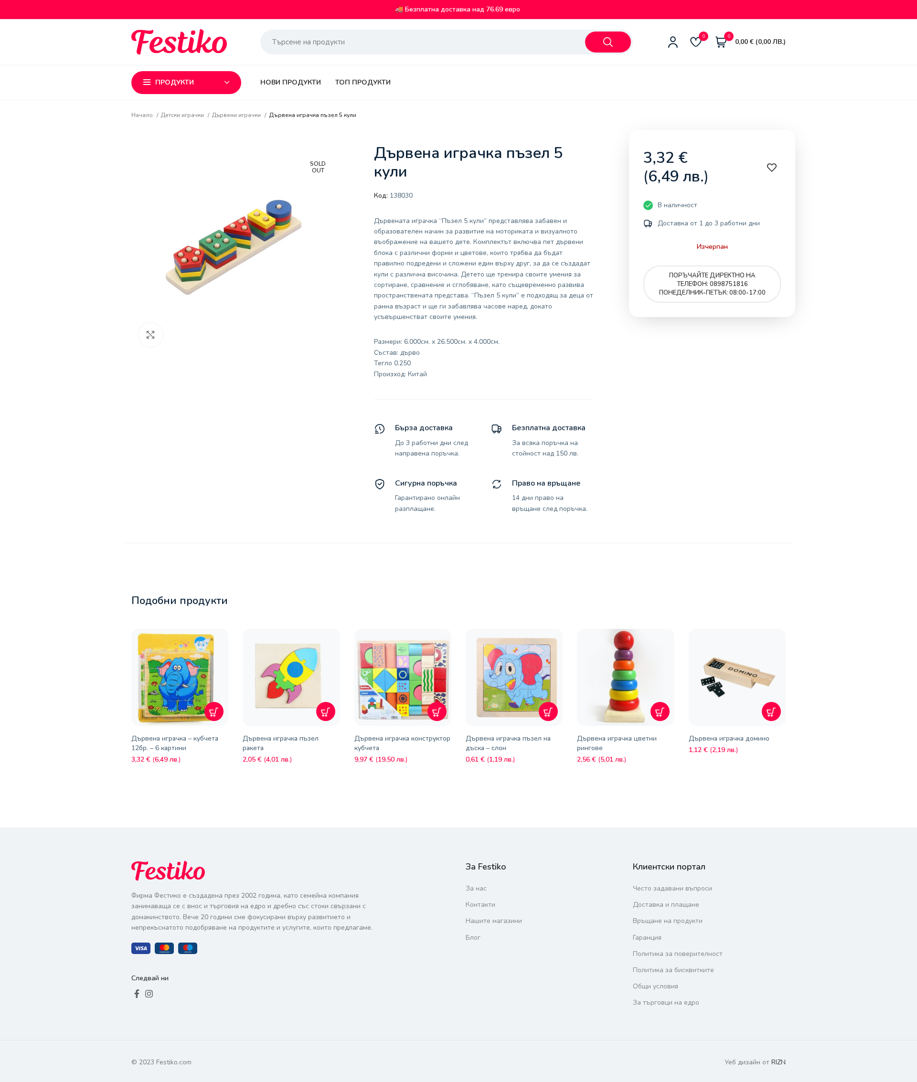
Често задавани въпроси (672, 888)
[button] (214, 711)
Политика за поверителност (678, 953)
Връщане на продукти (668, 920)
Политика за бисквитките (673, 970)
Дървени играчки (237, 115)
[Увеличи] (150, 335)
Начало (142, 115)
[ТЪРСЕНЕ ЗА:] (608, 42)
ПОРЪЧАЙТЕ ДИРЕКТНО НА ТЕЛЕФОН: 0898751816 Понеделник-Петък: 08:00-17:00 (712, 284)
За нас (476, 888)
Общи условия (655, 986)
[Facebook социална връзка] (136, 994)
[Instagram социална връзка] (149, 994)
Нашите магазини (494, 920)
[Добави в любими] (223, 643)
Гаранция (647, 937)
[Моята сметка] (672, 42)
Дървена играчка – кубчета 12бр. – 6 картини (174, 743)
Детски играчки (183, 115)
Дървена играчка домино (729, 738)
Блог (473, 937)
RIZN (778, 1062)
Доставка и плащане (666, 904)
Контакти (480, 904)
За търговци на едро (666, 1002)
